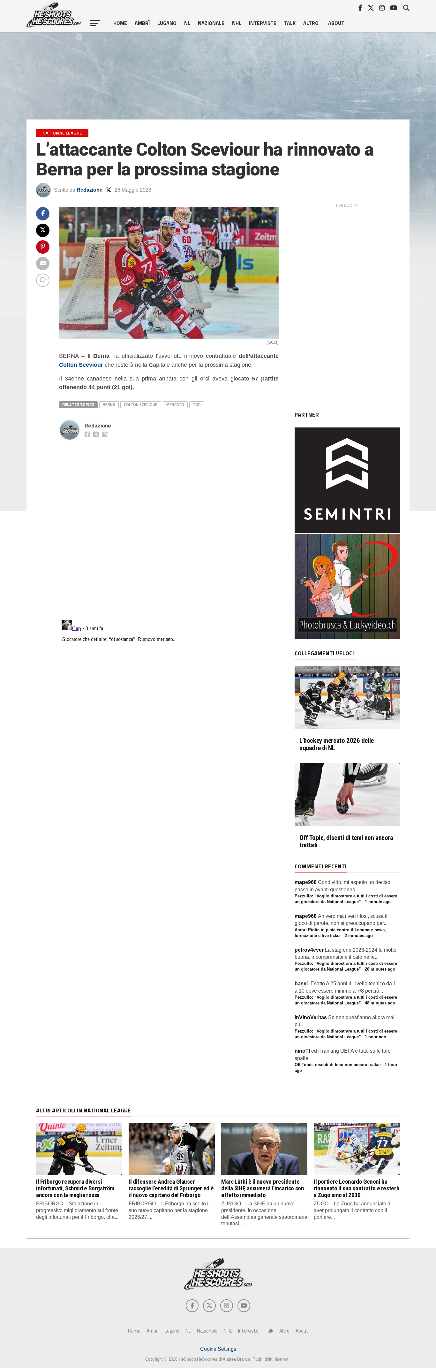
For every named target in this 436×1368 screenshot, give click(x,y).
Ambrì (142, 23)
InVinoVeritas (311, 1017)
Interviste (262, 23)
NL (187, 23)
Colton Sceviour (81, 364)
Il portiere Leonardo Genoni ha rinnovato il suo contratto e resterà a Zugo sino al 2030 (356, 1188)
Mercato (175, 404)
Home (120, 23)
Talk (290, 23)
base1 (302, 983)
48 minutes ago (380, 1003)
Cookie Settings (218, 1349)
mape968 (306, 882)
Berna (109, 404)
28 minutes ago (380, 969)
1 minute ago (378, 901)
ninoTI (302, 1051)
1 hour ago (375, 1036)
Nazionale (211, 23)
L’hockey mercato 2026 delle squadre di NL (336, 744)
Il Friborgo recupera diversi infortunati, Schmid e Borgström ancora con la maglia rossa (75, 1188)
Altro (311, 23)
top (197, 404)
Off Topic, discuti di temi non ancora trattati (346, 841)
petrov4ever (309, 950)
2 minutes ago (359, 935)
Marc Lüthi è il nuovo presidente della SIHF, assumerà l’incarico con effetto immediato (262, 1188)
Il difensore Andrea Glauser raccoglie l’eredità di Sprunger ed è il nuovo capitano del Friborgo (171, 1188)
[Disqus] (169, 523)
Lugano (167, 23)
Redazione (89, 190)
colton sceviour (141, 404)
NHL (236, 23)
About (336, 23)
